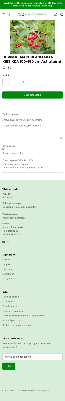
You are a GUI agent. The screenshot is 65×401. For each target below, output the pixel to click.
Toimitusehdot (9, 306)
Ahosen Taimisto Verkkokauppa (22, 391)
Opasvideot (8, 301)
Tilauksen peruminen (12, 311)
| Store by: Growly (43, 391)
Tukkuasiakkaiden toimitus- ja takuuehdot (23, 315)
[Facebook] (3, 242)
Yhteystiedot (8, 278)
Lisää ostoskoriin (32, 95)
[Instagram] (8, 242)
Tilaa (8, 366)
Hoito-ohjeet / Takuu (12, 320)
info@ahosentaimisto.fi (14, 217)
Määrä (5, 75)
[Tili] (55, 14)
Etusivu (6, 259)
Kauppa (6, 264)
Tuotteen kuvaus (10, 114)
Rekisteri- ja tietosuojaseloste (17, 325)
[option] (32, 37)
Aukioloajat (8, 274)
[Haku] (10, 14)
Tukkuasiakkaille (10, 296)
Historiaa (7, 269)
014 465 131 (8, 197)
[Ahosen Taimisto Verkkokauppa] (32, 14)
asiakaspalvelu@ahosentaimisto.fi (19, 207)
